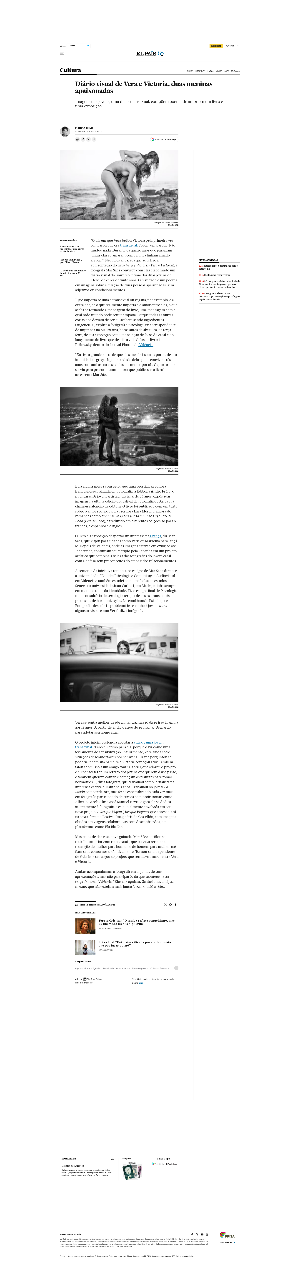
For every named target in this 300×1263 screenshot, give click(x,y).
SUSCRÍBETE (216, 46)
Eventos (163, 968)
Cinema (190, 71)
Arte (227, 71)
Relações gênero (140, 968)
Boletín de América (73, 1166)
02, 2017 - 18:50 (92, 131)
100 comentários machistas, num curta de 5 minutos (72, 249)
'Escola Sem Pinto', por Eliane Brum (71, 261)
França (155, 536)
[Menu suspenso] (62, 53)
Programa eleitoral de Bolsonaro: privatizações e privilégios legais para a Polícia (219, 296)
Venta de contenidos (76, 1256)
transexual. (128, 245)
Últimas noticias (208, 260)
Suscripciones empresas (161, 1256)
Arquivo (127, 1159)
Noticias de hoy (188, 1256)
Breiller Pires (105, 928)
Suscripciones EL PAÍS (142, 1256)
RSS (173, 1256)
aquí (141, 982)
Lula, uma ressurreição (217, 275)
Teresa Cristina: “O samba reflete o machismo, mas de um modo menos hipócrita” (137, 922)
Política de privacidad (117, 1256)
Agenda (96, 968)
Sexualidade (108, 968)
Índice (178, 1256)
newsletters (69, 1159)
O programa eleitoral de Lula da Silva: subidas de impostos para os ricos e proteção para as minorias (219, 284)
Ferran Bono (84, 128)
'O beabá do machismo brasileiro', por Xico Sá (73, 273)
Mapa (129, 1256)
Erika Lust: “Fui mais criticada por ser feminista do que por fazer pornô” (137, 944)
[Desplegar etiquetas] (176, 968)
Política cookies (101, 1256)
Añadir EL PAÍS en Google (165, 139)
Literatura (200, 71)
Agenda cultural (82, 968)
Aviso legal (89, 1256)
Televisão (235, 71)
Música (219, 71)
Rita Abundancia (106, 950)
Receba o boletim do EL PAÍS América (97, 904)
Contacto (63, 1256)
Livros (210, 71)
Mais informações (83, 982)
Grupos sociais (123, 968)
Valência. (145, 345)
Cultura (70, 70)
